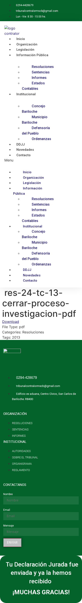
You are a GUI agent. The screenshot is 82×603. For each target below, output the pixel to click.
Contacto (23, 155)
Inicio (27, 172)
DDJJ (27, 270)
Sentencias (41, 72)
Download (10, 321)
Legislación (32, 183)
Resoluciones (43, 67)
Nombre (8, 494)
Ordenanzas (41, 139)
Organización (33, 178)
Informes (39, 78)
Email (6, 510)
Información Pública (32, 55)
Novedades (31, 275)
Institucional (26, 94)
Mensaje (8, 525)
